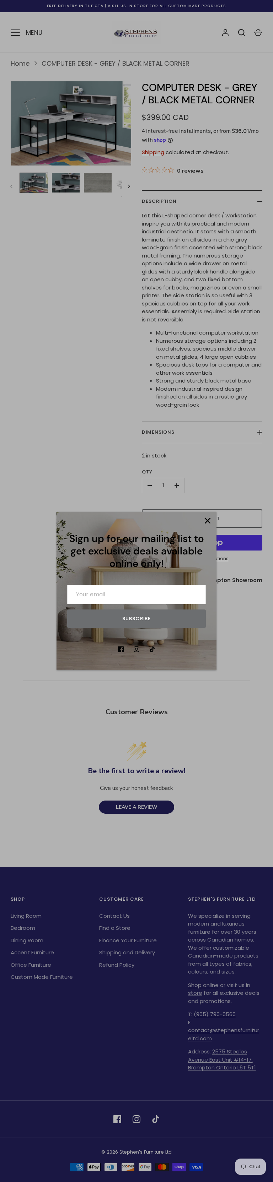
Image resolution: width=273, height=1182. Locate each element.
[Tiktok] (152, 649)
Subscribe (136, 618)
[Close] (207, 520)
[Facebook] (121, 649)
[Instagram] (136, 649)
